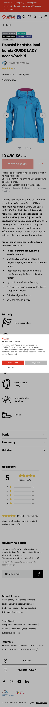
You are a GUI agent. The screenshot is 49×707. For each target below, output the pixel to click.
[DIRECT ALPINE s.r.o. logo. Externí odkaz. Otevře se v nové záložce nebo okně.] (6, 338)
